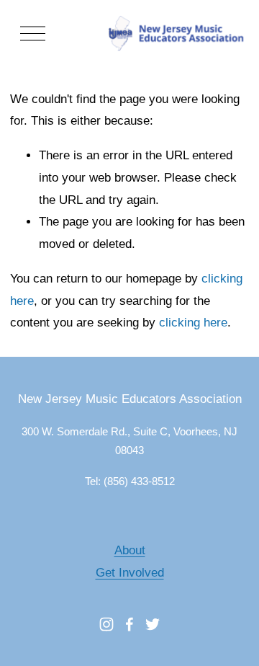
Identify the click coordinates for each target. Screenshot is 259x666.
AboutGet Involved (130, 561)
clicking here (193, 322)
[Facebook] (129, 624)
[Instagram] (106, 624)
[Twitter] (152, 624)
